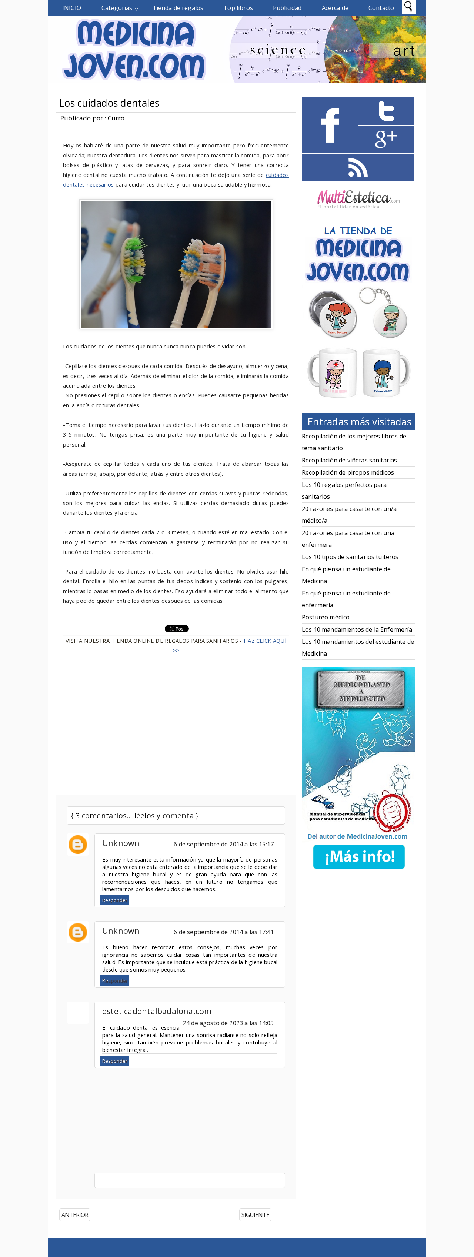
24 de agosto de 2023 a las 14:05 (228, 1023)
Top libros (238, 8)
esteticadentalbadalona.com (157, 1011)
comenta (178, 815)
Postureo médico (326, 617)
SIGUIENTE (255, 1215)
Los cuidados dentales (109, 103)
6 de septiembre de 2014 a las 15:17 (224, 844)
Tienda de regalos (178, 8)
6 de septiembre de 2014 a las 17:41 (224, 932)
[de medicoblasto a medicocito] (359, 870)
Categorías (117, 8)
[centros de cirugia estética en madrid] (358, 212)
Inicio (71, 8)
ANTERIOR (74, 1215)
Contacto (381, 8)
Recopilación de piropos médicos (348, 472)
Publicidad (287, 8)
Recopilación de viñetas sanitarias (349, 460)
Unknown (121, 843)
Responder (114, 900)
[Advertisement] (176, 720)
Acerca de (335, 8)
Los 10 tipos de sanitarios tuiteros (350, 557)
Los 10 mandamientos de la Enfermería (357, 629)
